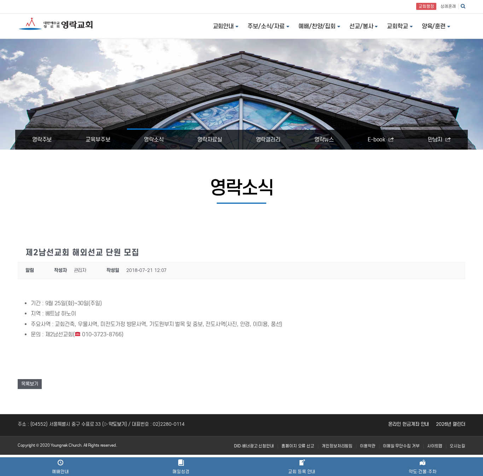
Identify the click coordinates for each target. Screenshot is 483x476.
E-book (377, 139)
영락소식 (154, 139)
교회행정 (426, 6)
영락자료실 (209, 139)
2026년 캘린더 (450, 424)
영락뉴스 (324, 139)
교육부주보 (98, 139)
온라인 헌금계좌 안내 (408, 424)
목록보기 (29, 384)
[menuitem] (254, 446)
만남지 (436, 139)
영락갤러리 (268, 139)
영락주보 (42, 139)
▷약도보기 (115, 424)
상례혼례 (448, 6)
